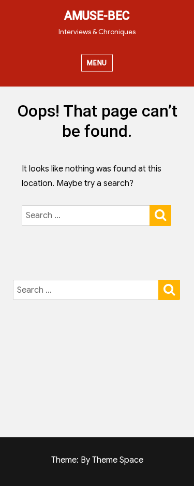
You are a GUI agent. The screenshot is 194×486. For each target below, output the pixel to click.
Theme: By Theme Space (97, 460)
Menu (97, 63)
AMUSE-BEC (97, 16)
